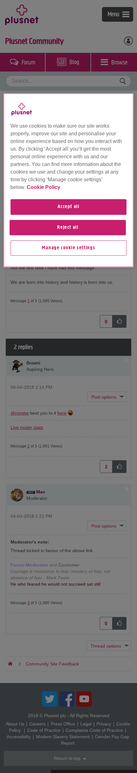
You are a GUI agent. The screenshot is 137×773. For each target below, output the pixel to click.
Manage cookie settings (68, 248)
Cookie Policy (43, 187)
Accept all (68, 206)
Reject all (67, 227)
